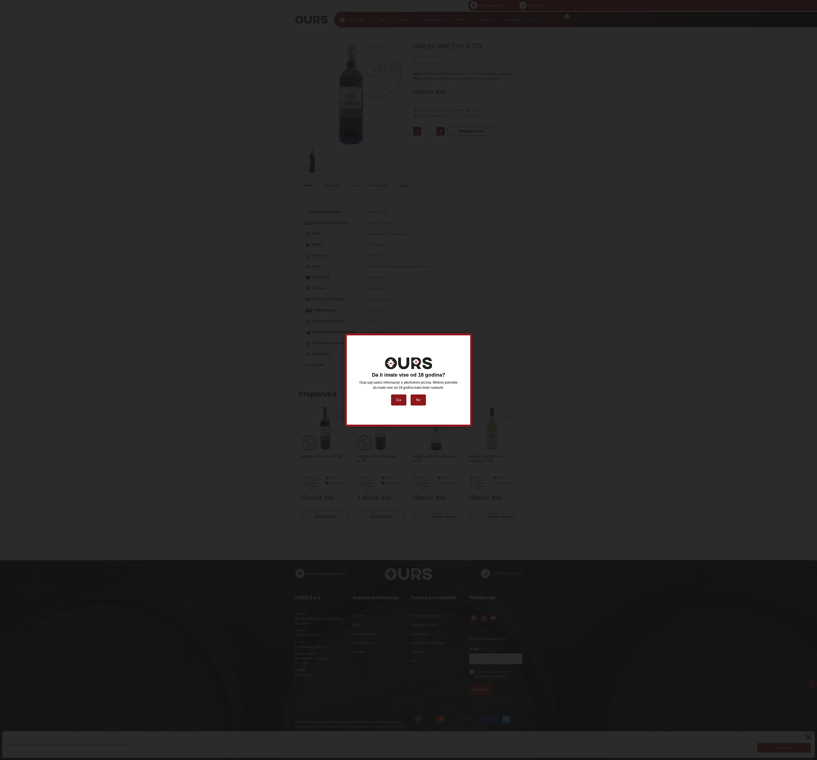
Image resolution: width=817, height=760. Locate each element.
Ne (418, 400)
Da (398, 400)
